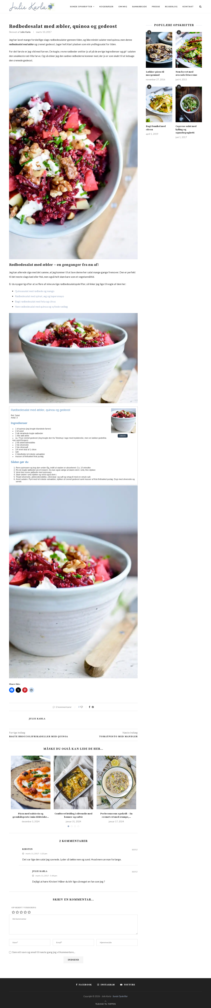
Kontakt (188, 6)
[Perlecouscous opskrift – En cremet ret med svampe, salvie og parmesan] (116, 782)
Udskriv (123, 436)
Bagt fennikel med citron (156, 128)
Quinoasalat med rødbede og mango (34, 291)
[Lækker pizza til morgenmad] (159, 50)
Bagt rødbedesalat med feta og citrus (35, 301)
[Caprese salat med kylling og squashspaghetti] (189, 104)
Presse (156, 6)
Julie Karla (25, 32)
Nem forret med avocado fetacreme (186, 73)
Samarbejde (139, 6)
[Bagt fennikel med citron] (159, 104)
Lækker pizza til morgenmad (155, 73)
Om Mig (122, 6)
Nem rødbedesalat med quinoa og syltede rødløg (41, 306)
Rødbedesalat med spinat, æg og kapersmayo (39, 296)
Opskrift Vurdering (23, 907)
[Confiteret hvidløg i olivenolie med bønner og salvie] (73, 782)
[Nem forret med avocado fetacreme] (189, 50)
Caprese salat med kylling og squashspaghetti (186, 129)
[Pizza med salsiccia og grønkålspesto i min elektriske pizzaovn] (30, 782)
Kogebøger (106, 6)
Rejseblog (171, 6)
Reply (135, 850)
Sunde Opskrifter (81, 6)
